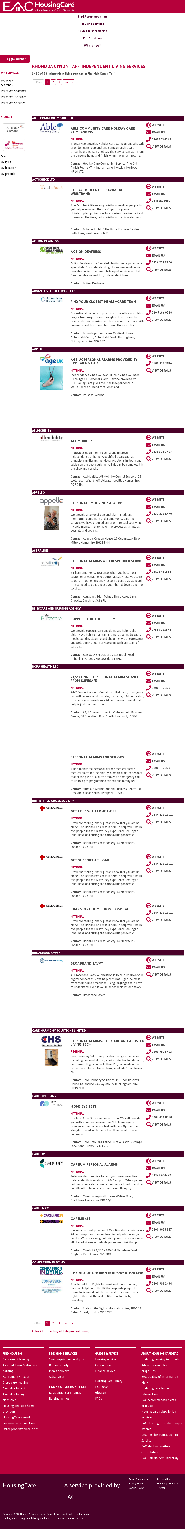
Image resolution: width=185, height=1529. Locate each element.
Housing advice (105, 1359)
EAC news (101, 1386)
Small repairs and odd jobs (67, 1359)
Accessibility (163, 1479)
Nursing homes (59, 1398)
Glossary (101, 1392)
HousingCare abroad (16, 1417)
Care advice (103, 1365)
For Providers (92, 38)
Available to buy (14, 1394)
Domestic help (59, 1365)
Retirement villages (16, 1376)
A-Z (3, 155)
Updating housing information (161, 1359)
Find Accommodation (92, 16)
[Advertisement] (107, 101)
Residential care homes (65, 1392)
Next (68, 82)
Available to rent (14, 1388)
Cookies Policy (136, 1488)
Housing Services (92, 23)
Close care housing (15, 1382)
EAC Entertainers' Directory (160, 1458)
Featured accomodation (19, 1423)
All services (57, 1376)
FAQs (98, 1398)
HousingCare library (108, 1381)
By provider (9, 173)
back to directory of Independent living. (61, 1331)
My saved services (13, 102)
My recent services (14, 96)
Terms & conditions (139, 1479)
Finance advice (105, 1371)
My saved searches (13, 90)
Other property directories (20, 1429)
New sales (9, 1400)
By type (6, 161)
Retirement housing (16, 1359)
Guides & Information (92, 31)
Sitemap (161, 1488)
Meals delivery (59, 1371)
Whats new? (92, 45)
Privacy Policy (136, 1483)
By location (8, 167)
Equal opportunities (167, 1483)
